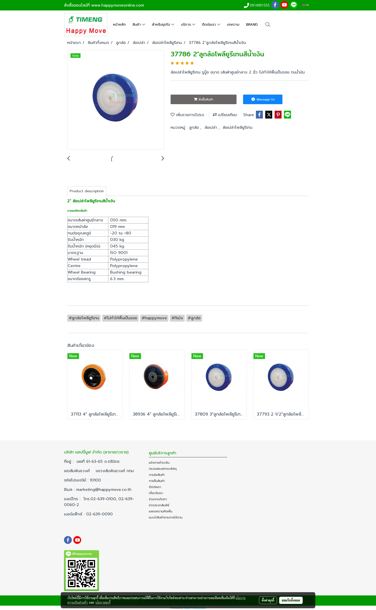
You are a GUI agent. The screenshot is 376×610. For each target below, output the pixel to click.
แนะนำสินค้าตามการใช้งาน (165, 517)
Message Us (265, 99)
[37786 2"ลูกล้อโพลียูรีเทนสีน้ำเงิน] (115, 100)
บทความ (233, 24)
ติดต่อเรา (209, 24)
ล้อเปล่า (211, 127)
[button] (268, 24)
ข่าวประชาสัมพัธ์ (159, 505)
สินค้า (137, 24)
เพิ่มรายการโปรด (189, 115)
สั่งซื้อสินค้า (205, 99)
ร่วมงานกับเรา (158, 499)
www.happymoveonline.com (117, 5)
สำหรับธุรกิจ (161, 24)
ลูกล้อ (194, 127)
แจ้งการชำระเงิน (159, 462)
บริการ (186, 24)
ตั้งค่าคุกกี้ (268, 600)
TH (307, 5)
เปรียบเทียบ (227, 115)
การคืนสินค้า (157, 481)
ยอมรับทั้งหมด (291, 600)
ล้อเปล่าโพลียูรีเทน (237, 127)
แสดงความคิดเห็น (160, 511)
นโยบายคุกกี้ (103, 602)
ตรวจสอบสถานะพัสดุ (163, 468)
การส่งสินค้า (157, 475)
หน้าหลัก (119, 24)
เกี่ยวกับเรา (156, 493)
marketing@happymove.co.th (104, 489)
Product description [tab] (87, 191)
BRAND (252, 24)
